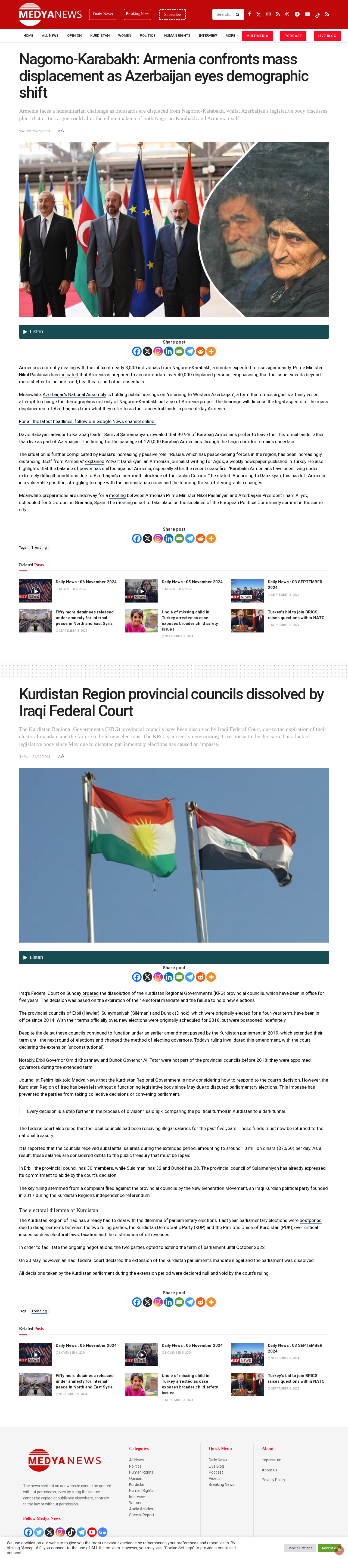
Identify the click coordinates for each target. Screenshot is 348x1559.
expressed (315, 1168)
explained (94, 461)
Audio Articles (141, 1509)
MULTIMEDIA (257, 36)
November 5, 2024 (178, 589)
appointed (300, 1060)
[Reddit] (200, 351)
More (230, 35)
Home (28, 35)
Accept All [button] (330, 1548)
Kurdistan (100, 35)
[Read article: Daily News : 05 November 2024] (141, 591)
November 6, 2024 (72, 589)
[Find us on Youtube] (307, 14)
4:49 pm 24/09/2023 (34, 757)
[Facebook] (137, 351)
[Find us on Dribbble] (287, 14)
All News (50, 35)
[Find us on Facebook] (249, 14)
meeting (117, 495)
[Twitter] (39, 1532)
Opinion (74, 35)
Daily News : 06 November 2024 (86, 581)
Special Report (141, 1515)
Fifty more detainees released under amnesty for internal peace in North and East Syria (85, 618)
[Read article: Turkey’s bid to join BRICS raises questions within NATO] (247, 621)
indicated (68, 374)
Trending (39, 547)
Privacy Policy (273, 1480)
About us (269, 1470)
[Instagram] (158, 351)
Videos (214, 1478)
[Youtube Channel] (92, 1532)
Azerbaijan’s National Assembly (74, 394)
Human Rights (177, 35)
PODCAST (293, 36)
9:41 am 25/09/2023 (34, 131)
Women (124, 35)
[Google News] (102, 1532)
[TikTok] (71, 1532)
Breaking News (221, 1484)
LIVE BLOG (327, 36)
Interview (137, 1497)
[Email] (179, 351)
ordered (90, 993)
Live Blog (216, 1466)
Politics (148, 35)
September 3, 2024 (284, 595)
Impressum (271, 1460)
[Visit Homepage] (50, 14)
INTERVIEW (208, 35)
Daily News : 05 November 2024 (192, 581)
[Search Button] (238, 14)
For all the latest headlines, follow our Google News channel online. (87, 421)
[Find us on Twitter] (258, 14)
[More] (211, 351)
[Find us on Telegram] (297, 14)
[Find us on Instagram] (268, 14)
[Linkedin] (168, 351)
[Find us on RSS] (278, 14)
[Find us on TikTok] (317, 14)
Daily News (218, 1460)
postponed (311, 1220)
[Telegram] (190, 351)
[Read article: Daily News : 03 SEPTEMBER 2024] (247, 591)
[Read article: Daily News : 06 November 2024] (35, 591)
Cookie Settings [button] (299, 1548)
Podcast (216, 1472)
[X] (147, 351)
